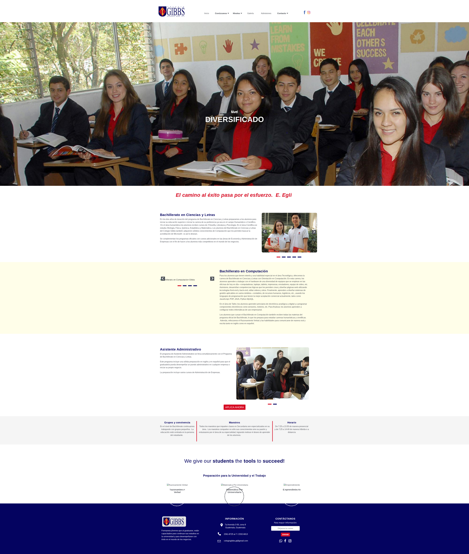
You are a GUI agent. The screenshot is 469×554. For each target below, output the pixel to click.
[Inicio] (171, 11)
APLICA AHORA (234, 407)
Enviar (285, 534)
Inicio (206, 13)
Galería (250, 13)
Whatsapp (281, 540)
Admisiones (266, 13)
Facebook (305, 12)
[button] (265, 232)
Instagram (309, 12)
